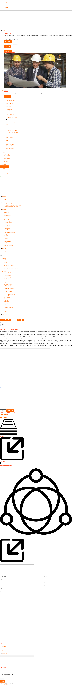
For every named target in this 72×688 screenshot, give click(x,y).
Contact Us (4, 252)
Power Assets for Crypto (8, 245)
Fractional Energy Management (10, 221)
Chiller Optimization (8, 229)
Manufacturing (6, 219)
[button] (36, 255)
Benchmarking (6, 239)
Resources (4, 159)
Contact (4, 164)
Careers (5, 199)
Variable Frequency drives (10, 231)
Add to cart (10, 410)
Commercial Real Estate (8, 211)
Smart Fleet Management (9, 226)
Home (3, 30)
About (3, 31)
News (5, 162)
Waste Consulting (7, 242)
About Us (4, 196)
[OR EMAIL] (0, 416)
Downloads (6, 161)
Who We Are (6, 198)
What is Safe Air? (8, 224)
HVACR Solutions (7, 228)
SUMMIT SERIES (12, 320)
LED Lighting (6, 238)
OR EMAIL (3, 418)
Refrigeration (7, 234)
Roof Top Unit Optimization (10, 232)
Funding (3, 202)
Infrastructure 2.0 (7, 158)
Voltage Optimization (8, 241)
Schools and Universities (8, 218)
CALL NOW (4, 414)
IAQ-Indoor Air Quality (8, 222)
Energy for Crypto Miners (8, 244)
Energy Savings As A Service (9, 154)
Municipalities (6, 216)
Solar (4, 236)
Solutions (4, 90)
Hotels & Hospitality (7, 215)
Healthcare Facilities (7, 213)
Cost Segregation (7, 235)
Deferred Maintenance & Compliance (11, 157)
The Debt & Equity (7, 155)
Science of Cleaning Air (9, 225)
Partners (5, 200)
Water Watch (6, 247)
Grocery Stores (6, 212)
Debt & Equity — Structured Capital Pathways (12, 205)
